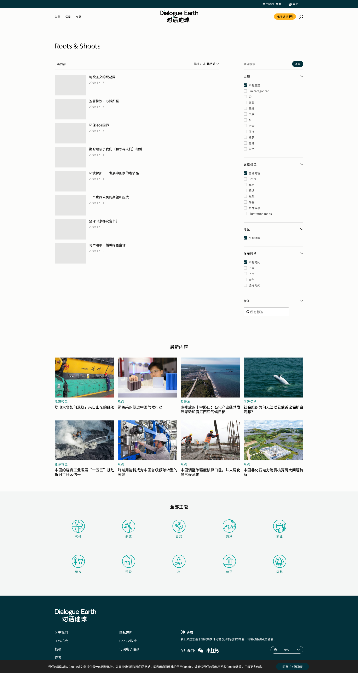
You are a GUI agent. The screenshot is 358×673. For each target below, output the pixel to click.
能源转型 (61, 401)
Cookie (231, 667)
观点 (121, 401)
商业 (279, 536)
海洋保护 (250, 401)
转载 (279, 4)
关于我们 (268, 4)
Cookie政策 (128, 640)
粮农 (78, 571)
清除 (298, 64)
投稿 (58, 649)
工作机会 (61, 640)
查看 (270, 639)
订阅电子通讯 (129, 649)
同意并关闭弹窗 (292, 667)
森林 (279, 571)
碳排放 (186, 401)
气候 (78, 536)
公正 (229, 571)
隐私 (215, 667)
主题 (57, 16)
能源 (128, 536)
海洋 (229, 536)
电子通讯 (282, 16)
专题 (78, 16)
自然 (179, 536)
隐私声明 (126, 632)
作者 (58, 657)
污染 (128, 571)
